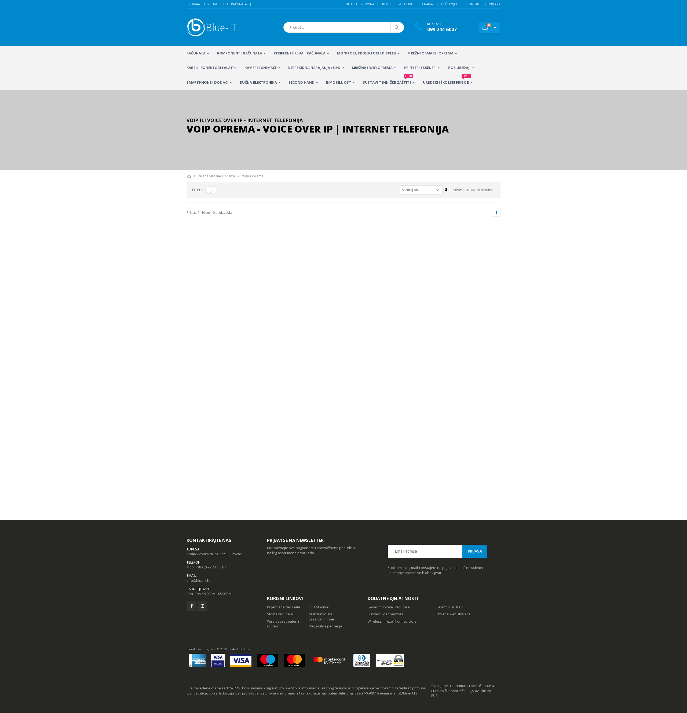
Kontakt (474, 4)
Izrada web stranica (454, 614)
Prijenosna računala (283, 607)
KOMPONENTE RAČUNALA (239, 53)
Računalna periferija (325, 626)
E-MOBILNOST (338, 82)
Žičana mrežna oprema (216, 176)
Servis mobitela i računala (389, 607)
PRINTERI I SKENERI (420, 67)
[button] (489, 27)
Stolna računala (280, 614)
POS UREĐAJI (459, 67)
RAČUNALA (196, 53)
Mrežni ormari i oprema (430, 53)
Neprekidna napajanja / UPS (314, 67)
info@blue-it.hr (199, 580)
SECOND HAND (301, 82)
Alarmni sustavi (450, 607)
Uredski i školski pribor (446, 80)
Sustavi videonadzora (386, 614)
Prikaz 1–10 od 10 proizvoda (209, 212)
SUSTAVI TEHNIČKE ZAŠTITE (387, 80)
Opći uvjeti (450, 4)
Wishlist (405, 4)
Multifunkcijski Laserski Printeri (322, 616)
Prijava (494, 4)
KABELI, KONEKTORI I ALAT (210, 67)
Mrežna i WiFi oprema (372, 67)
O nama (427, 4)
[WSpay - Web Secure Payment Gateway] (390, 660)
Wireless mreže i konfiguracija (392, 621)
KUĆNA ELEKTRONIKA (258, 82)
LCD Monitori (319, 607)
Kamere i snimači (260, 67)
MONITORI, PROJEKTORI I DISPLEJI (366, 53)
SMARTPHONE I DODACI (207, 82)
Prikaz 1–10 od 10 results (472, 190)
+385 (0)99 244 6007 (210, 567)
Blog (386, 4)
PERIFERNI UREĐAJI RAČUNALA (300, 53)
